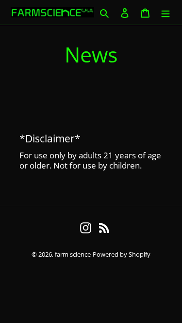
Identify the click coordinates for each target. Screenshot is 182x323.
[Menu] (165, 12)
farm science (73, 254)
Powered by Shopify (121, 254)
